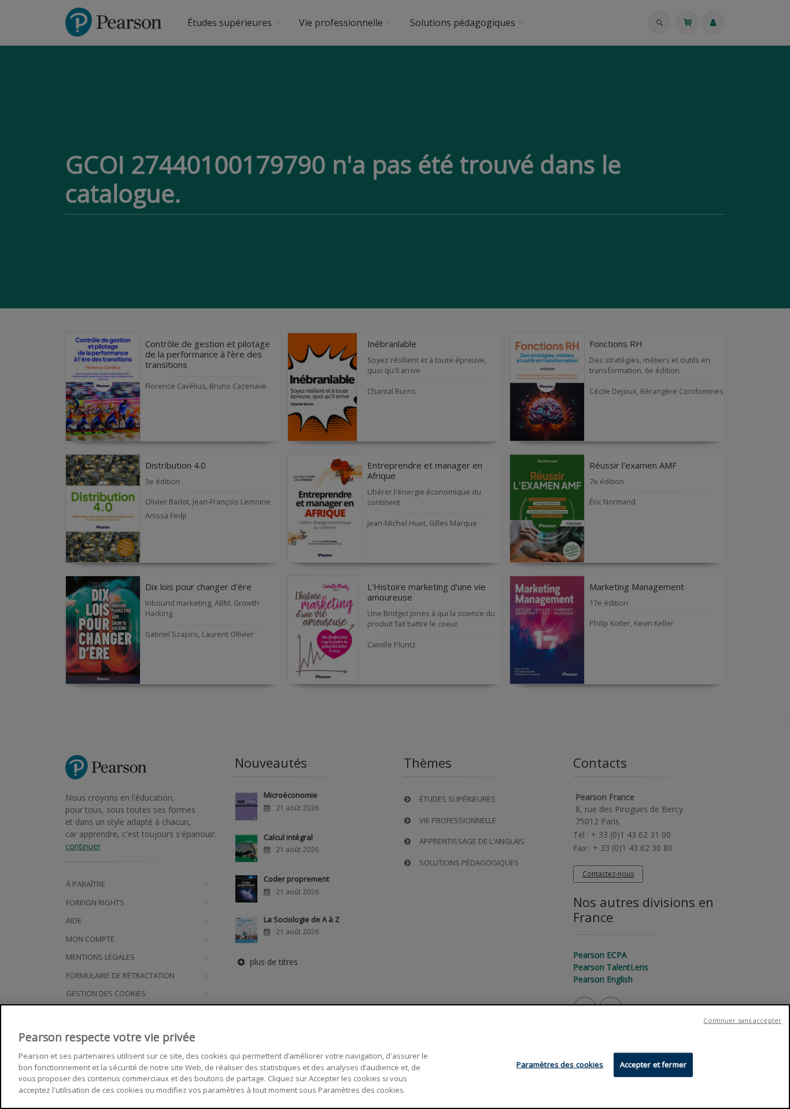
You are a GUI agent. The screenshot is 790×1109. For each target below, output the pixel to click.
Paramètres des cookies (560, 1064)
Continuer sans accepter (742, 1020)
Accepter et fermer (653, 1064)
